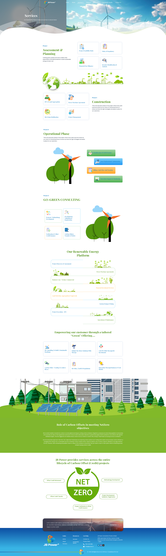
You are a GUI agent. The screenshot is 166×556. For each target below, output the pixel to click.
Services (75, 539)
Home (64, 539)
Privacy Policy (86, 541)
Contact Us (86, 539)
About (64, 541)
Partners (65, 544)
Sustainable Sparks (76, 542)
